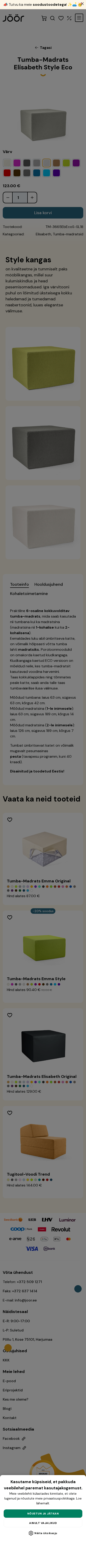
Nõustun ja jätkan (43, 1513)
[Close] (82, 3)
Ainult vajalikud (43, 1523)
